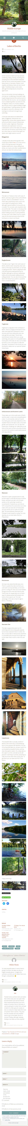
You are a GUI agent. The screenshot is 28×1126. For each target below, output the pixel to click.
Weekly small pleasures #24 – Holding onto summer (6, 935)
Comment (6, 1052)
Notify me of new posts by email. (12, 1109)
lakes (18, 946)
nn (4, 51)
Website (5, 1084)
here (14, 142)
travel (18, 948)
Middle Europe (14, 28)
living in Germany (8, 948)
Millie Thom (14, 965)
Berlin (5, 946)
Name (5, 1073)
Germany (11, 946)
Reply (5, 980)
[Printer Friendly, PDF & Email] (6, 897)
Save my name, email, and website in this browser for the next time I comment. (6, 1094)
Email (5, 1079)
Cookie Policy (7, 1120)
